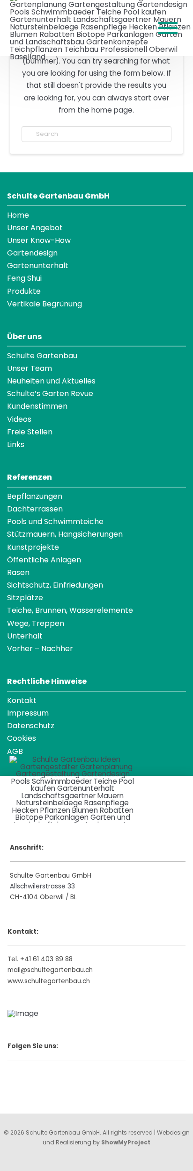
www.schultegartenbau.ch (48, 981)
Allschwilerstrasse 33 (42, 886)
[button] (168, 28)
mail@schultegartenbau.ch (50, 969)
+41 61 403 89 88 (46, 959)
